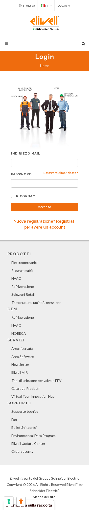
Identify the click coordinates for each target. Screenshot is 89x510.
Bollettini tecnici (24, 427)
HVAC (16, 278)
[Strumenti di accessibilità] (21, 501)
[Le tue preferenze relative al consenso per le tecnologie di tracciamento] (8, 501)
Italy (27, 5)
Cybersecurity (22, 451)
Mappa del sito (44, 497)
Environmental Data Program (33, 435)
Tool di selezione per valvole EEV (36, 380)
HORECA (18, 333)
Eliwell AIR (19, 372)
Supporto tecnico (24, 411)
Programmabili (22, 270)
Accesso (44, 207)
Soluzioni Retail (23, 294)
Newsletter (20, 364)
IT (46, 5)
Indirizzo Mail (25, 153)
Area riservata (22, 348)
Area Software (22, 356)
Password (21, 174)
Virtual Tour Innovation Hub (33, 396)
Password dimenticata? (61, 173)
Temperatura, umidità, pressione (36, 302)
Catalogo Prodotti (25, 388)
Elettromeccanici (24, 262)
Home (44, 65)
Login (62, 5)
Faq (14, 419)
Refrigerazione (22, 286)
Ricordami (26, 196)
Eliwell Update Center (28, 443)
